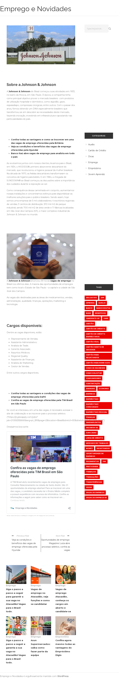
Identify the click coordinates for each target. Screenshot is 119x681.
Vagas (89, 487)
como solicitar (94, 373)
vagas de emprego (60, 280)
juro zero (91, 433)
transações (92, 477)
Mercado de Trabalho (97, 443)
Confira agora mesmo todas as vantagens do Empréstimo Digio (65, 647)
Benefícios (100, 313)
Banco (89, 308)
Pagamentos (92, 461)
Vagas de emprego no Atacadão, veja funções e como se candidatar (40, 596)
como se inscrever (95, 368)
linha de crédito (94, 438)
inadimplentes (93, 422)
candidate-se (93, 318)
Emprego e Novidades (35, 9)
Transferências (94, 482)
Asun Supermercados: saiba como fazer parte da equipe (40, 647)
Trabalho (91, 472)
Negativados (103, 448)
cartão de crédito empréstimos (95, 335)
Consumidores (93, 378)
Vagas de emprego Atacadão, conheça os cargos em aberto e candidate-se (63, 600)
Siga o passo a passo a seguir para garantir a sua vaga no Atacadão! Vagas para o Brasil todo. (16, 600)
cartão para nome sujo (98, 363)
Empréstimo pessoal (96, 412)
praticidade (92, 467)
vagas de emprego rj (96, 498)
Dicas (91, 156)
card (105, 318)
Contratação (93, 384)
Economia (104, 389)
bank (88, 313)
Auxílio (91, 144)
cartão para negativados (92, 356)
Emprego (11, 585)
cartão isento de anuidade (95, 348)
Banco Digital (103, 308)
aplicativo (91, 298)
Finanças (90, 417)
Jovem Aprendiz (96, 174)
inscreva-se (92, 428)
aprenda (90, 303)
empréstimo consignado (92, 405)
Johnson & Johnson (19, 91)
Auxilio (102, 303)
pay (104, 461)
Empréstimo (62, 636)
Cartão (90, 324)
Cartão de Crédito (97, 150)
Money (89, 448)
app (102, 298)
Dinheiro (90, 389)
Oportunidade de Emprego (95, 454)
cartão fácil (92, 342)
